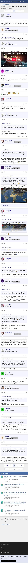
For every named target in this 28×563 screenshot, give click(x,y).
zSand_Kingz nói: (6, 418)
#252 (26, 263)
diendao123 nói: (6, 219)
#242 (26, 34)
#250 (26, 215)
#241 (26, 20)
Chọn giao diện (5, 544)
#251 (26, 243)
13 (14, 11)
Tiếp (21, 11)
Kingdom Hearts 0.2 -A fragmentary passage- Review (15, 477)
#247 (26, 119)
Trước (7, 11)
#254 (26, 310)
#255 (26, 338)
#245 (26, 89)
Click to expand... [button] (14, 231)
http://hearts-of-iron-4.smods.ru (9, 37)
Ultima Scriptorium (15, 487)
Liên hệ (2, 550)
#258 (26, 392)
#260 (26, 442)
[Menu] (1, 1)
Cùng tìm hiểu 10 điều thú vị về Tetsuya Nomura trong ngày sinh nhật (14, 485)
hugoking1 (4, 8)
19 (18, 11)
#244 (26, 75)
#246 (26, 103)
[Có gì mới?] (23, 1)
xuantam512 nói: (6, 396)
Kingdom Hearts (14, 479)
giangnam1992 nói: (6, 176)
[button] (14, 547)
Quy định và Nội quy (5, 552)
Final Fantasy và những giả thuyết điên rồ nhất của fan (14, 511)
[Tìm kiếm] (26, 1)
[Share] (24, 20)
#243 (26, 48)
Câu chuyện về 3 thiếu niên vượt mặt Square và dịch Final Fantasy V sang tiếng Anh (15, 502)
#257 (26, 378)
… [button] (11, 11)
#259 (26, 414)
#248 (26, 145)
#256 (26, 355)
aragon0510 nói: (6, 123)
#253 (26, 285)
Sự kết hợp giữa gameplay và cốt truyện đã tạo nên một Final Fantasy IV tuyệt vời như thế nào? (15, 493)
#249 (26, 172)
